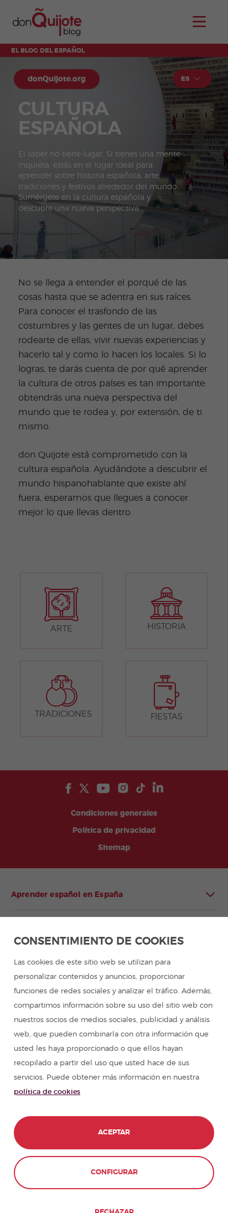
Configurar (114, 1172)
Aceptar (114, 1132)
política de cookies (47, 1092)
